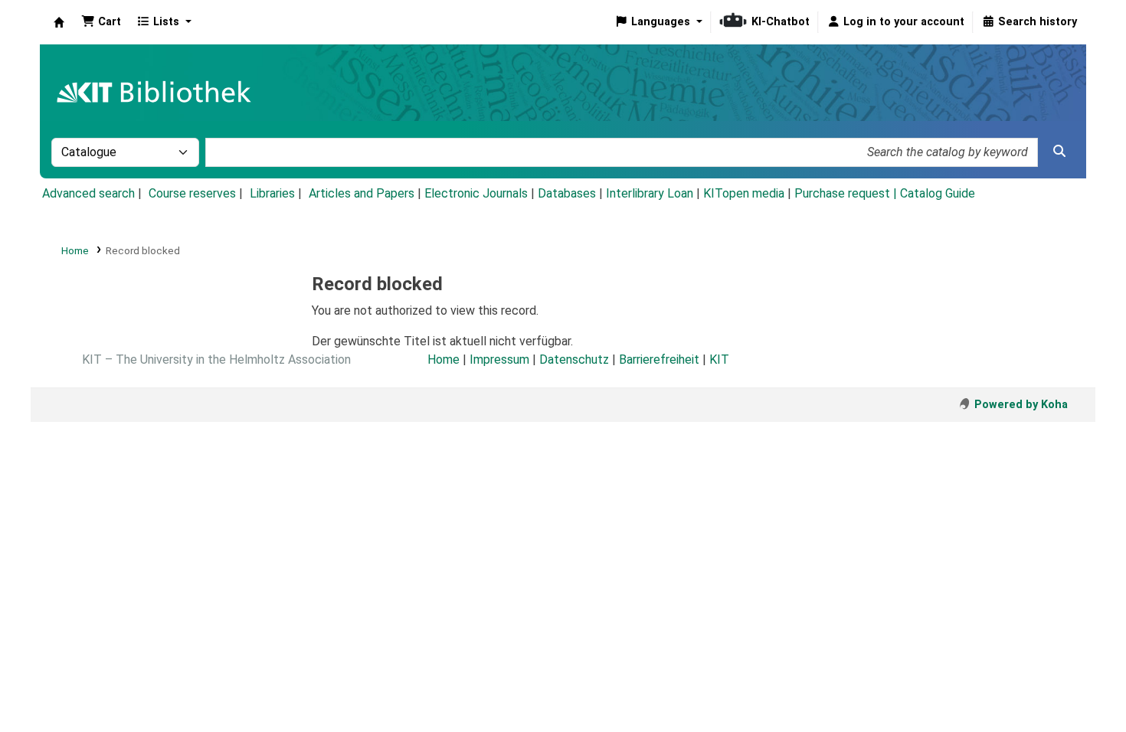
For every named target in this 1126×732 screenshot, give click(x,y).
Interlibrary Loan (649, 193)
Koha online (59, 22)
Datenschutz (574, 359)
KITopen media (743, 193)
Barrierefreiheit (659, 359)
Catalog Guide (937, 193)
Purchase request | (847, 193)
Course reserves (192, 193)
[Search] (1059, 151)
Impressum (499, 359)
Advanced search (88, 193)
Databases (567, 193)
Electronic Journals (476, 193)
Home (75, 250)
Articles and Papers (361, 193)
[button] (101, 22)
